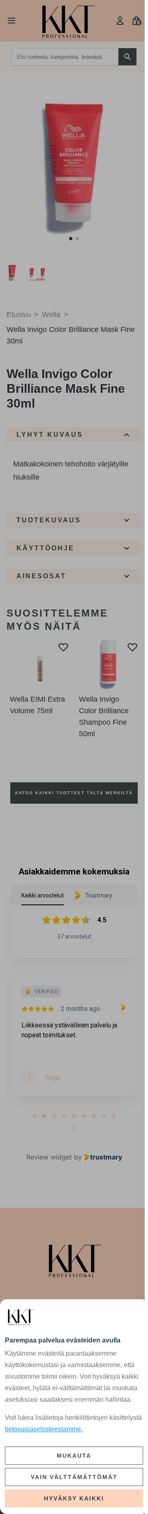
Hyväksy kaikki (74, 1498)
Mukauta (74, 1455)
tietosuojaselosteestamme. (44, 1429)
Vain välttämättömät (74, 1477)
